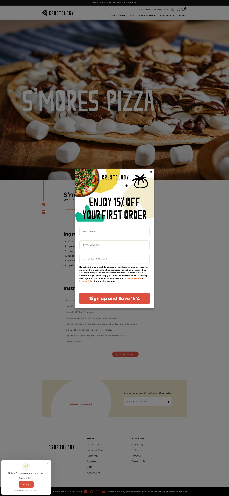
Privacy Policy (86, 281)
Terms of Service (132, 278)
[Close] (151, 172)
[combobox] (85, 258)
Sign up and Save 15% (114, 298)
